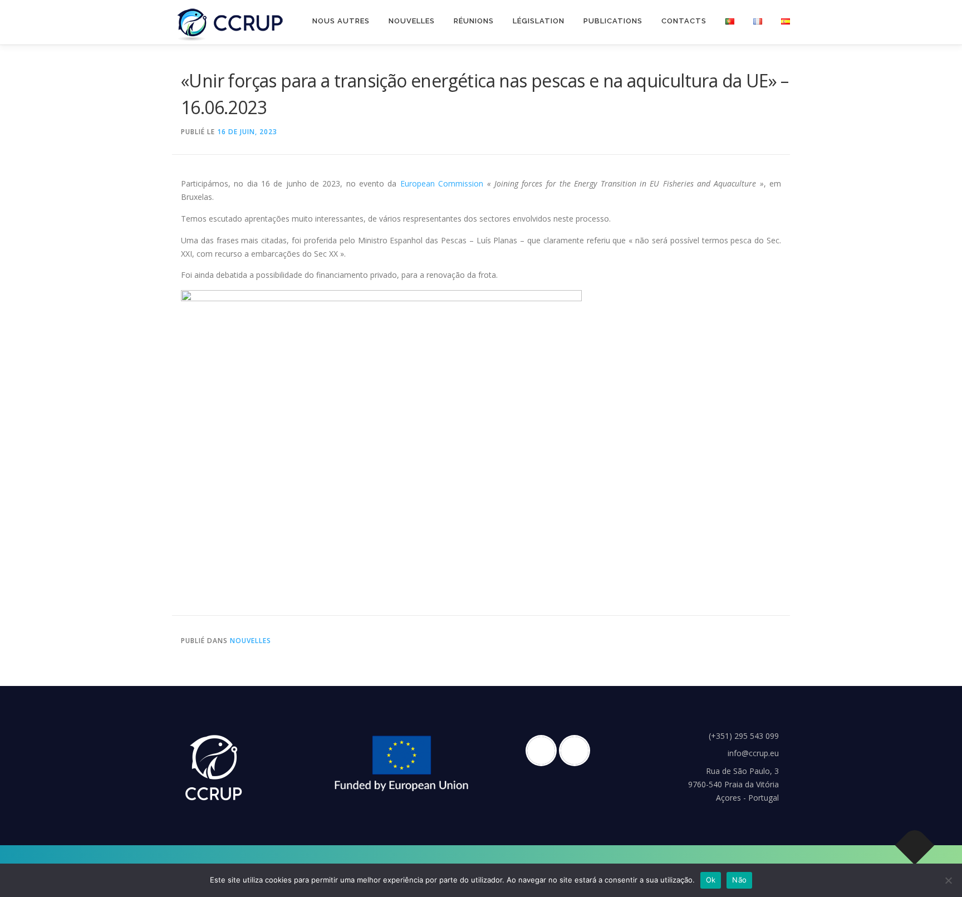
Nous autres (341, 21)
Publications (612, 21)
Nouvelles (412, 21)
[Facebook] (544, 750)
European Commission (441, 183)
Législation (539, 21)
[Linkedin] (577, 750)
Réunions (474, 21)
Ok (711, 879)
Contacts (683, 21)
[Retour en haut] (915, 845)
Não (739, 879)
